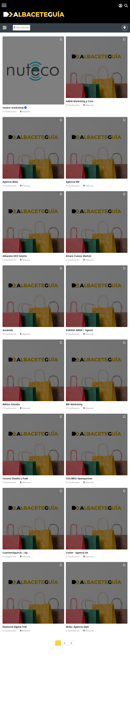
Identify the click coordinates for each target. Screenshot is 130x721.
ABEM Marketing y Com (79, 101)
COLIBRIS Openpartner (79, 478)
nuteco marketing (13, 107)
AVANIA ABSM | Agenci (79, 330)
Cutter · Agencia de (77, 552)
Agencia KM (72, 181)
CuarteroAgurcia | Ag (15, 552)
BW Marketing (74, 404)
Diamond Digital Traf (15, 626)
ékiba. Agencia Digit (77, 626)
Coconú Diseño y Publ (15, 478)
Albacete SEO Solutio (15, 256)
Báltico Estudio (11, 404)
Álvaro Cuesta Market (78, 256)
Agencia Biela (10, 181)
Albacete (26, 111)
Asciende (8, 330)
